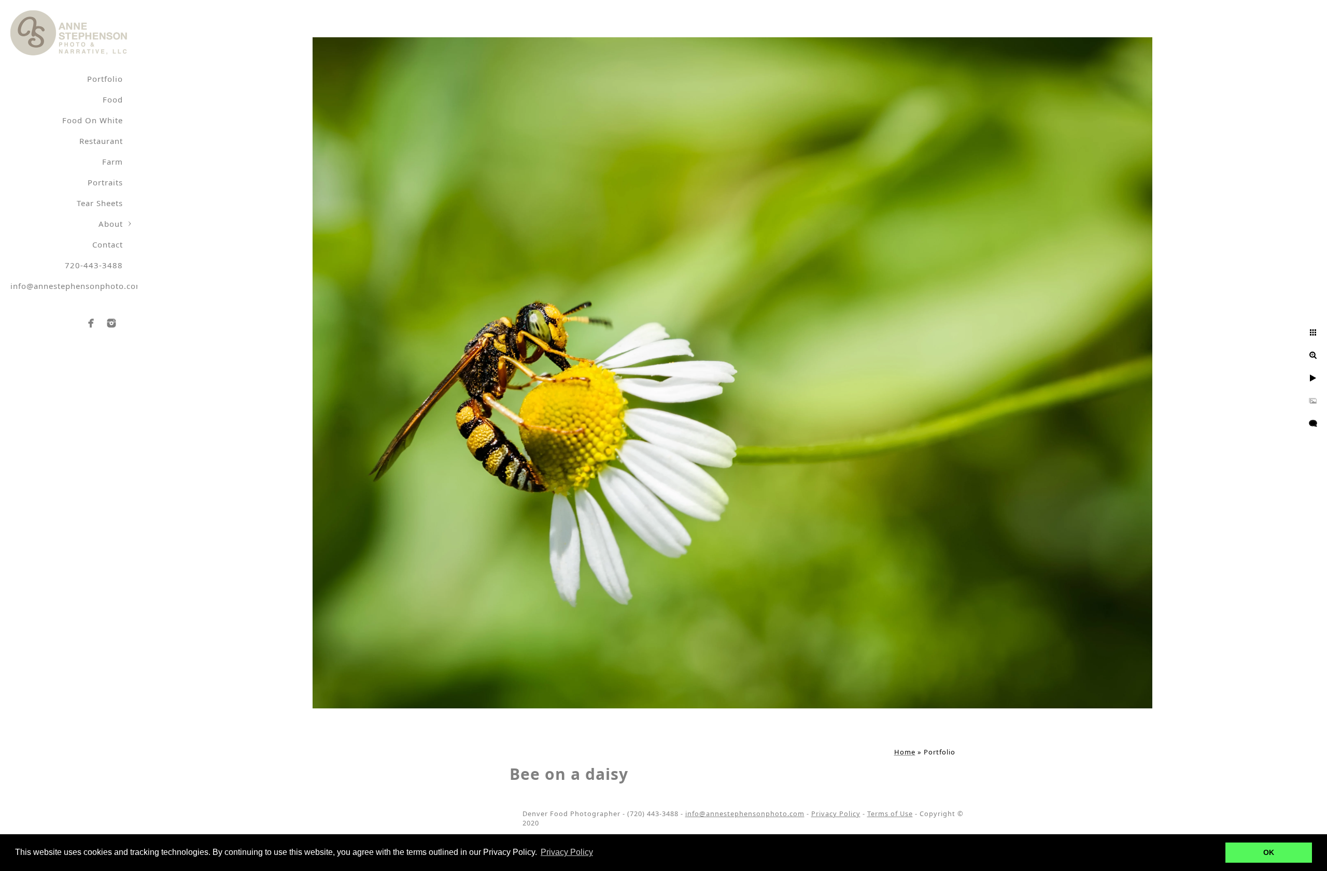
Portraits (105, 182)
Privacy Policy (835, 813)
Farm (112, 161)
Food (113, 99)
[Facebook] (91, 323)
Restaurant (101, 141)
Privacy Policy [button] (567, 852)
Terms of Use (890, 813)
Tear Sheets (100, 203)
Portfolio (105, 79)
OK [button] (1268, 852)
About (110, 224)
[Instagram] (111, 323)
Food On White (92, 120)
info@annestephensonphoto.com (77, 286)
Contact (107, 244)
